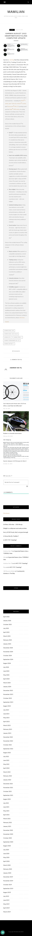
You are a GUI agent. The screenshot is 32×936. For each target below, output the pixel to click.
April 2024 (6, 679)
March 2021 (6, 818)
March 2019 (6, 912)
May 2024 (6, 675)
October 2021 (7, 791)
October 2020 (7, 838)
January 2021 (7, 826)
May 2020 (6, 857)
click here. (22, 317)
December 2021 (8, 783)
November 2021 (8, 787)
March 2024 (6, 682)
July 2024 (6, 667)
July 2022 (6, 756)
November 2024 (8, 651)
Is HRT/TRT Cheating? (10, 540)
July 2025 (6, 628)
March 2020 (6, 865)
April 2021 (6, 814)
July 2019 (6, 896)
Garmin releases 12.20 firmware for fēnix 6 (14, 461)
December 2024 (8, 648)
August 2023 (7, 706)
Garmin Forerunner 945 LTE (12, 340)
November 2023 (8, 694)
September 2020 (8, 842)
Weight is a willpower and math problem (15, 528)
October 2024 (7, 655)
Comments (16, 351)
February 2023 (7, 729)
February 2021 (7, 822)
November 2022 (8, 741)
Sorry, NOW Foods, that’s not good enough (15, 532)
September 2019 (8, 888)
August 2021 (7, 799)
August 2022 (7, 752)
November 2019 (8, 880)
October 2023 (7, 698)
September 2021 (8, 795)
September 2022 (8, 748)
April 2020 (6, 861)
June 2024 (6, 671)
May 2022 (6, 764)
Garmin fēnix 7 (18, 337)
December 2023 (8, 690)
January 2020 (7, 873)
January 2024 (7, 686)
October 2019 (7, 884)
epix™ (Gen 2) (12, 103)
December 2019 (8, 877)
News (12, 29)
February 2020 (7, 869)
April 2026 (6, 616)
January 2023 (7, 733)
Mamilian (16, 12)
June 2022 (6, 760)
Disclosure (6, 513)
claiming (11, 60)
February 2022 (7, 776)
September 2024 (8, 659)
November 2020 (8, 834)
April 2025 (6, 632)
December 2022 (8, 737)
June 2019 (6, 900)
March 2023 (6, 725)
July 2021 (6, 803)
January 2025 (7, 644)
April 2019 (6, 908)
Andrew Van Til (17, 359)
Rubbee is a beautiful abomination (12, 433)
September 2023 (8, 702)
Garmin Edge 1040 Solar (11, 333)
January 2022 (7, 780)
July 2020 (6, 849)
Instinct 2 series (21, 103)
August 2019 (7, 892)
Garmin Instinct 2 (9, 343)
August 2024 (7, 663)
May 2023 (6, 717)
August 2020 (7, 846)
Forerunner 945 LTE (13, 106)
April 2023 (6, 721)
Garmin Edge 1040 (9, 330)
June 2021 (6, 807)
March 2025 (6, 636)
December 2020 (8, 830)
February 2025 (7, 640)
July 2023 (6, 710)
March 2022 (6, 772)
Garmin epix (7, 337)
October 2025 (7, 624)
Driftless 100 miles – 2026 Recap (12, 524)
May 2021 (6, 811)
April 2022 (6, 768)
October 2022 (7, 745)
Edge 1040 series (14, 109)
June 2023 (6, 714)
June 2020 (6, 853)
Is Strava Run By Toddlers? (11, 536)
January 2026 (7, 620)
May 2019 (6, 904)
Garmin (7, 321)
